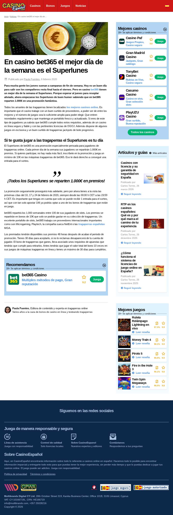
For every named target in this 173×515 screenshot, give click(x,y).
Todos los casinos (142, 132)
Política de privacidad (15, 474)
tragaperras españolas (91, 224)
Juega (97, 279)
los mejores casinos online (82, 107)
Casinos (35, 5)
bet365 (94, 89)
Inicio (6, 17)
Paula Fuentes (32, 79)
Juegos (65, 5)
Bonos (50, 5)
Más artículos (159, 153)
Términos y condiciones (42, 474)
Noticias (81, 5)
